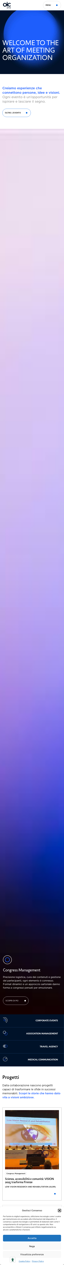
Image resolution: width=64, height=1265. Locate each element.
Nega (32, 1246)
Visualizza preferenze (32, 1254)
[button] (59, 1210)
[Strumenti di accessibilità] (12, 1260)
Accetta (32, 1238)
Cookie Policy (24, 1261)
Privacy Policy (38, 1261)
